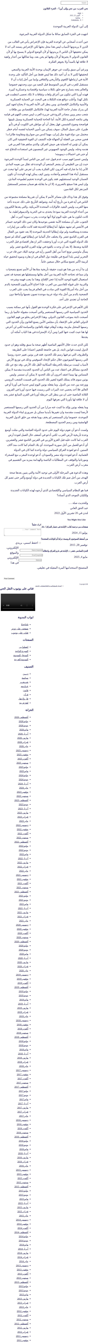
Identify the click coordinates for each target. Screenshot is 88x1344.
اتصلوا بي (23, 647)
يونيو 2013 (23, 1290)
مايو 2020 (23, 954)
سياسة (78, 18)
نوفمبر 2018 (22, 1024)
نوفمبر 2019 (22, 979)
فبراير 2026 (22, 742)
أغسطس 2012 (21, 1323)
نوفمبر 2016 (22, 1124)
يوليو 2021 (23, 895)
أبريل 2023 (23, 808)
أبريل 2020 (23, 958)
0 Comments (76, 20)
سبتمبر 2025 (22, 763)
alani (79, 13)
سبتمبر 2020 (22, 937)
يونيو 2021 (23, 900)
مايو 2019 (23, 999)
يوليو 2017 (23, 1091)
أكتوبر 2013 (23, 1273)
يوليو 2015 (23, 1190)
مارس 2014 (22, 1253)
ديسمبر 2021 (22, 875)
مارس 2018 (22, 1057)
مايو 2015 (23, 1199)
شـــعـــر (24, 682)
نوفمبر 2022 (22, 829)
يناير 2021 (23, 920)
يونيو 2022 (23, 850)
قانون (25, 690)
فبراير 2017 (22, 1111)
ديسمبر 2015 (22, 1170)
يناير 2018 (23, 1066)
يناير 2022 (23, 871)
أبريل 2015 (23, 1203)
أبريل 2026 (23, 733)
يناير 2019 (23, 1016)
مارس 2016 (22, 1157)
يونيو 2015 (23, 1195)
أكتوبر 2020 (23, 933)
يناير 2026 (23, 746)
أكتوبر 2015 (23, 1178)
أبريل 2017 (23, 1103)
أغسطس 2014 (21, 1232)
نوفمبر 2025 (22, 754)
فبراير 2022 (22, 866)
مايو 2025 (23, 771)
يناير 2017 (23, 1116)
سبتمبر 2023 (22, 796)
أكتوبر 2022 (23, 833)
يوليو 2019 (23, 991)
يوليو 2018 (23, 1041)
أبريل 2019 (23, 1003)
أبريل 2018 (23, 1053)
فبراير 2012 (22, 1332)
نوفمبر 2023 (22, 792)
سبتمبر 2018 (22, 1033)
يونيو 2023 (23, 804)
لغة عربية (23, 703)
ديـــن (25, 673)
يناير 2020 (23, 970)
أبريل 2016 (23, 1153)
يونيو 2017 (23, 1095)
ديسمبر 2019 (22, 974)
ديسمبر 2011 (22, 1336)
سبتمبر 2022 (22, 837)
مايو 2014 (23, 1244)
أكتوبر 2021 (23, 883)
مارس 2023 (22, 812)
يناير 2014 (23, 1261)
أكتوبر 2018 (23, 1028)
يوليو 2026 (23, 721)
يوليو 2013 (23, 1286)
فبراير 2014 (22, 1257)
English (24, 624)
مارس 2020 (22, 962)
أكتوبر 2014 (23, 1228)
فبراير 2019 (22, 1012)
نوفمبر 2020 (22, 929)
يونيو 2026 (23, 725)
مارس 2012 (22, 1327)
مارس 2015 (22, 1207)
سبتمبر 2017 (22, 1082)
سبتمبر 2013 (22, 1278)
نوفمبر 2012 (22, 1311)
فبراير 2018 (22, 1062)
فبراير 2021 (22, 916)
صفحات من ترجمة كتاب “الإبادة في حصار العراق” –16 (64, 527)
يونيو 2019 (23, 995)
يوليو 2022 (23, 846)
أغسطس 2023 (21, 800)
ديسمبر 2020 (22, 925)
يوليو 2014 (23, 1236)
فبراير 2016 (22, 1161)
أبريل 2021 (23, 908)
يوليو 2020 (23, 945)
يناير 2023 (23, 821)
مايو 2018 (23, 1049)
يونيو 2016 (23, 1145)
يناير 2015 (23, 1215)
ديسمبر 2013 (22, 1265)
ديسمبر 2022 (22, 825)
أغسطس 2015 (21, 1186)
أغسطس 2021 (21, 891)
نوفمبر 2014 (22, 1224)
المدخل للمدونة (20, 655)
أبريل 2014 (23, 1249)
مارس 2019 (22, 1008)
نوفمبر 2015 (22, 1174)
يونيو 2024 (23, 779)
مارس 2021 (22, 912)
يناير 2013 (23, 1307)
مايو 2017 (23, 1099)
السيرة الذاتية (21, 651)
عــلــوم (24, 686)
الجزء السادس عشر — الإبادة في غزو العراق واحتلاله (65, 551)
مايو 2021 (23, 904)
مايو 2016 (23, 1149)
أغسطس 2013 (21, 1282)
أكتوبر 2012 (23, 1315)
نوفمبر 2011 (22, 1340)
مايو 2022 (23, 854)
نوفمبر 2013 (22, 1269)
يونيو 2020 (23, 949)
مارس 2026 (22, 738)
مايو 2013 (23, 1294)
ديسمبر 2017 (22, 1070)
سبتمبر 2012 (22, 1319)
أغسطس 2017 (21, 1087)
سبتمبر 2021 (22, 887)
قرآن (25, 694)
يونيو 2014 (23, 1240)
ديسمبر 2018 (22, 1020)
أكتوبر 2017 (23, 1078)
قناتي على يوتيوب (19, 633)
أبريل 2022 (23, 858)
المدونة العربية (21, 659)
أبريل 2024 (23, 783)
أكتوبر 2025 (23, 758)
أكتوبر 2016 (23, 1128)
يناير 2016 (23, 1165)
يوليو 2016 (23, 1141)
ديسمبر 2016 (22, 1120)
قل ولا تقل (23, 698)
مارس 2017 (22, 1107)
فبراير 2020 (22, 966)
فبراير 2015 (22, 1211)
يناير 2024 (23, 787)
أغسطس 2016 (21, 1136)
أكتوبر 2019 (23, 983)
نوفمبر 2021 (22, 879)
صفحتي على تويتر (19, 628)
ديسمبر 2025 (22, 750)
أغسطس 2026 (21, 717)
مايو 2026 (23, 729)
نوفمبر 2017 (22, 1074)
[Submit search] (59, 3)
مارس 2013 (22, 1298)
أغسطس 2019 (21, 987)
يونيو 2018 (23, 1045)
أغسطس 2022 (21, 841)
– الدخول (37, 586)
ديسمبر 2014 (22, 1219)
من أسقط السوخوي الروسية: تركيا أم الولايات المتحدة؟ (64, 539)
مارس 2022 (22, 862)
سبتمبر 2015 (22, 1182)
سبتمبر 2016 (22, 1132)
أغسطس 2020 (21, 941)
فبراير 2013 (22, 1303)
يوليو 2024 (23, 775)
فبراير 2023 (22, 817)
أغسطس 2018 (21, 1037)
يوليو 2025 (23, 767)
